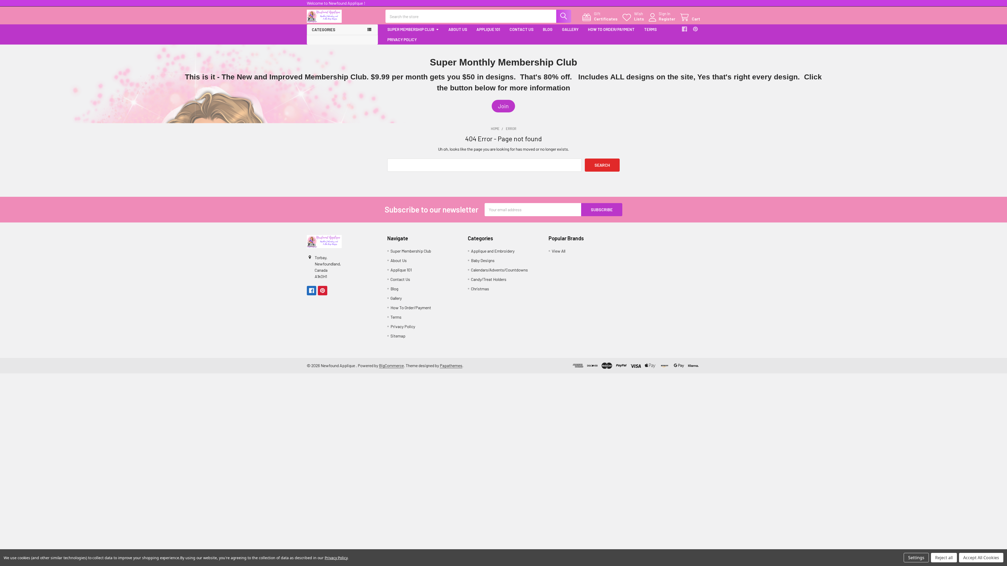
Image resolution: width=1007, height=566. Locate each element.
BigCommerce (391, 365)
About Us (457, 29)
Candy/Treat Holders (488, 279)
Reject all (944, 557)
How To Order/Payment (611, 29)
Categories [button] (323, 29)
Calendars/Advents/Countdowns (499, 269)
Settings (916, 557)
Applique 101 (488, 29)
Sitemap (397, 335)
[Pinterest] (695, 29)
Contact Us (521, 29)
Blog (548, 29)
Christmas (480, 288)
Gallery (570, 29)
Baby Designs (483, 260)
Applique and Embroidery (493, 250)
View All (558, 250)
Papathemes (451, 365)
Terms (650, 29)
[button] (503, 106)
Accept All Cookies (981, 557)
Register (667, 18)
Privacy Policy (402, 39)
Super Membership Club (410, 29)
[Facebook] (684, 29)
